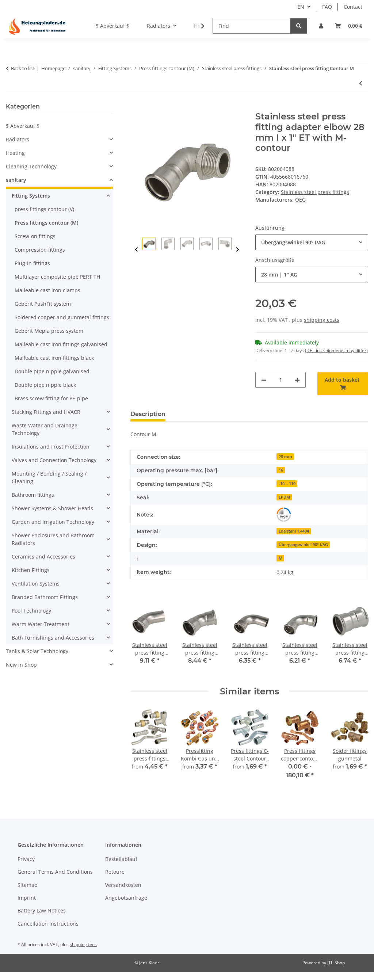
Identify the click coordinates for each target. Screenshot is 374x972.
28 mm (285, 456)
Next (238, 249)
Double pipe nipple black (45, 384)
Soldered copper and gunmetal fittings (62, 317)
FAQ (327, 6)
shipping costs (321, 319)
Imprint (27, 897)
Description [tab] (147, 414)
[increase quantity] (297, 379)
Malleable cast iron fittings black (54, 357)
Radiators (17, 139)
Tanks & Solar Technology (37, 651)
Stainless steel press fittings (315, 191)
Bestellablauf (121, 858)
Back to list (22, 68)
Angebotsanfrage (126, 897)
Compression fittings (40, 249)
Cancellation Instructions (48, 923)
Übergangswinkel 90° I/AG (303, 544)
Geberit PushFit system (43, 303)
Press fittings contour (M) (46, 222)
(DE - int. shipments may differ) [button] (336, 350)
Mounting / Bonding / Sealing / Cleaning (49, 477)
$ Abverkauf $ (22, 125)
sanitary (16, 179)
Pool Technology (31, 610)
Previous (136, 249)
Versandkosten (123, 884)
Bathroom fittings (33, 494)
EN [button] (300, 6)
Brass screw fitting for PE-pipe (51, 398)
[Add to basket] (136, 107)
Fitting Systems (31, 195)
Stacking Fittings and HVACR (46, 411)
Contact (353, 6)
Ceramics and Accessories (43, 556)
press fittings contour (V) (44, 209)
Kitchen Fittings (31, 570)
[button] (321, 25)
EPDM (284, 497)
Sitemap (28, 884)
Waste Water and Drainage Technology (44, 429)
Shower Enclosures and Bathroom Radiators (53, 539)
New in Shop (21, 664)
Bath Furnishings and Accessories (53, 637)
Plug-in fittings (32, 263)
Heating (15, 152)
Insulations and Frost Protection (50, 446)
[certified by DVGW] (283, 514)
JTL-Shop (336, 963)
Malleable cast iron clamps (47, 290)
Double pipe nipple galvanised (52, 371)
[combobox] (311, 242)
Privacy (26, 858)
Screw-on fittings (35, 236)
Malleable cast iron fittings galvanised (61, 344)
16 (281, 470)
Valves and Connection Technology (54, 460)
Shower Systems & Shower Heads (52, 508)
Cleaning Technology (31, 166)
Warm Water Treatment (40, 624)
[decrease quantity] (264, 379)
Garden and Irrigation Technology (53, 521)
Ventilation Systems (36, 583)
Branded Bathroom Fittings (45, 597)
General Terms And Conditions (55, 871)
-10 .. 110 (287, 483)
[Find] (298, 26)
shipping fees (83, 944)
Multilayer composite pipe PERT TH (57, 276)
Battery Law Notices (42, 910)
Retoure (115, 871)
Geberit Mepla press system (49, 330)
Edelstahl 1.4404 (294, 531)
